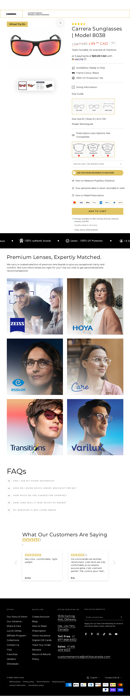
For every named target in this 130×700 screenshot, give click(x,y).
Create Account (40, 616)
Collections (13, 640)
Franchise (12, 654)
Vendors (11, 659)
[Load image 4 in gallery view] (49, 86)
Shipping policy (58, 682)
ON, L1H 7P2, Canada (66, 628)
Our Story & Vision (17, 616)
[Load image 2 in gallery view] (31, 86)
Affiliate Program (16, 635)
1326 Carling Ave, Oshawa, (67, 617)
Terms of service (43, 682)
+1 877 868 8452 (67, 638)
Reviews (36, 649)
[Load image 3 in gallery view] (40, 86)
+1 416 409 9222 (66, 648)
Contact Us (13, 645)
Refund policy (14, 682)
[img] (66, 540)
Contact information (17, 685)
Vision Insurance (41, 635)
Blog (35, 621)
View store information (86, 230)
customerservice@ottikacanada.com (84, 656)
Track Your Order (41, 645)
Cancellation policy (36, 685)
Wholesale (12, 664)
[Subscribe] (121, 617)
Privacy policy (28, 682)
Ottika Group (18, 678)
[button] (97, 58)
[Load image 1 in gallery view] (23, 86)
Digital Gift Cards (42, 640)
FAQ (9, 649)
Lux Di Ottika (14, 631)
